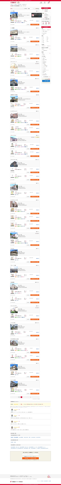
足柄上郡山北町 (33, 437)
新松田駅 (12, 442)
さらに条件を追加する (45, 76)
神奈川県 (16, 4)
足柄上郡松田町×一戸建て (27, 448)
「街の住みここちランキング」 (18, 406)
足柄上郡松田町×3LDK (20, 448)
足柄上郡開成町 (21, 437)
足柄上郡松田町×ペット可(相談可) (35, 448)
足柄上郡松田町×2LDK (14, 448)
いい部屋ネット (12, 4)
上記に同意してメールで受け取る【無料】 (30, 458)
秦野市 (30, 437)
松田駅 (15, 442)
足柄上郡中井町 (38, 437)
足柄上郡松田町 (19, 4)
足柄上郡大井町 (26, 437)
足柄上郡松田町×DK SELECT (44, 448)
